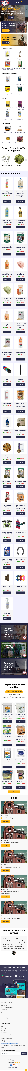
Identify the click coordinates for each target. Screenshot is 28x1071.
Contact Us (4, 1005)
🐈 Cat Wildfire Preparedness (10, 818)
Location (3, 1020)
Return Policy (4, 1018)
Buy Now (14, 16)
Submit (24, 1053)
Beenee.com (17, 1062)
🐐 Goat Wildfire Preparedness (10, 867)
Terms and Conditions (7, 1007)
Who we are (4, 1016)
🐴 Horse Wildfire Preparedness (10, 918)
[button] (2, 9)
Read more (6, 821)
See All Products (14, 792)
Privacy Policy (4, 1009)
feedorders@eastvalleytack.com (9, 1043)
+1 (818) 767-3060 (5, 1041)
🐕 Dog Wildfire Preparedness (10, 842)
